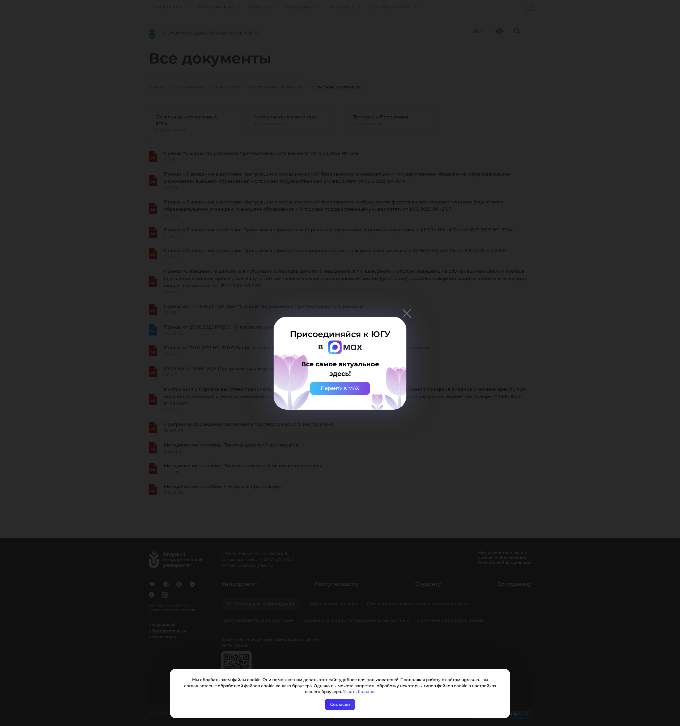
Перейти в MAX (340, 388)
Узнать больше (358, 691)
